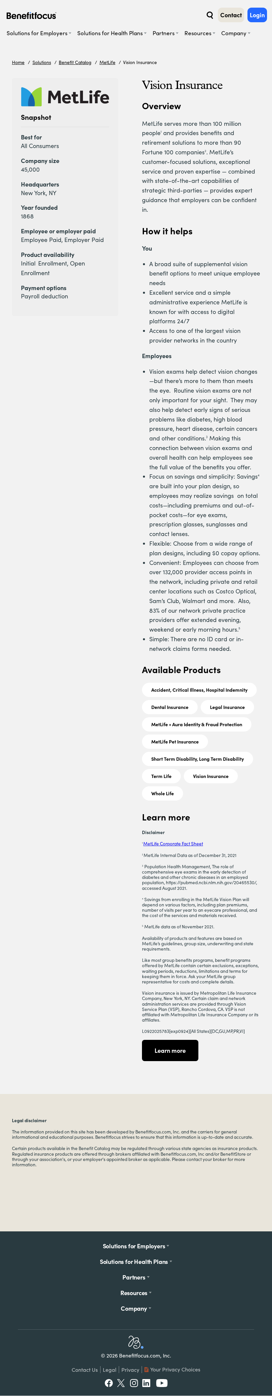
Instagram (134, 1383)
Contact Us (85, 1369)
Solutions (42, 62)
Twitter (121, 1383)
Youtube (162, 1383)
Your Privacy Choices (175, 1369)
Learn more (170, 1050)
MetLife (107, 62)
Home (18, 62)
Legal (109, 1369)
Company (233, 33)
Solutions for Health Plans (110, 33)
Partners (163, 33)
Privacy (130, 1369)
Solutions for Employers (37, 33)
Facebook (109, 1383)
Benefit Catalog (75, 62)
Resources (197, 33)
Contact (231, 15)
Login (257, 15)
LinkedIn (147, 1383)
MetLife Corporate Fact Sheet (173, 843)
